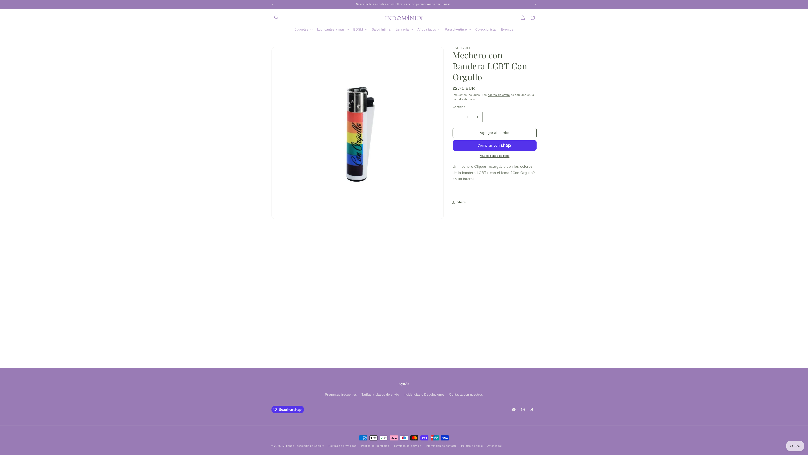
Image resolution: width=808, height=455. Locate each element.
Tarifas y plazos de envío (380, 394)
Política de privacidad (342, 446)
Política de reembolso (375, 446)
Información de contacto (441, 446)
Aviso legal (494, 446)
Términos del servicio (407, 446)
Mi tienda (288, 446)
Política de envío (472, 446)
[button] (276, 18)
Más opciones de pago (495, 155)
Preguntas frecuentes (341, 394)
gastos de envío (499, 95)
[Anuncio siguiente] (535, 4)
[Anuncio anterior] (272, 4)
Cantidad (459, 106)
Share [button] (461, 202)
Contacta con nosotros (466, 394)
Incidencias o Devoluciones (424, 394)
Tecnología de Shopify (309, 446)
